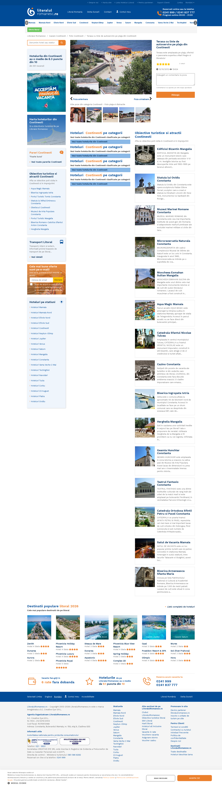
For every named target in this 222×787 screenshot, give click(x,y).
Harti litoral (147, 723)
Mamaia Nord (44, 23)
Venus (119, 23)
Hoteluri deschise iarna (182, 754)
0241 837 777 (186, 12)
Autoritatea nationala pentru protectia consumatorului (52, 735)
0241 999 (169, 12)
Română (58, 697)
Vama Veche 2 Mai (166, 23)
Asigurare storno (150, 737)
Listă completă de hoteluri (181, 606)
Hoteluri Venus (38, 344)
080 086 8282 (74, 755)
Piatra (116, 758)
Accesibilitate (88, 697)
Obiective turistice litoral (153, 718)
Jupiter (110, 23)
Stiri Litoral (147, 721)
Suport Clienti (163, 3)
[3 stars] (163, 64)
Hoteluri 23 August (40, 391)
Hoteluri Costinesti (40, 328)
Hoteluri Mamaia (38, 307)
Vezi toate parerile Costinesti (46, 162)
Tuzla (115, 749)
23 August (118, 755)
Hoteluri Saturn (38, 349)
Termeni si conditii (179, 727)
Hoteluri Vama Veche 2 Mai (43, 365)
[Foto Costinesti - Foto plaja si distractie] (77, 114)
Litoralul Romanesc (36, 36)
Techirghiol (181, 23)
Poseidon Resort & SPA (154, 651)
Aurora (30, 657)
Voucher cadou (149, 740)
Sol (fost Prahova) (180, 651)
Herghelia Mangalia (40, 229)
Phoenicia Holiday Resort (65, 645)
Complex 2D (119, 661)
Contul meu (125, 12)
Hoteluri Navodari (39, 375)
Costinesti (83, 23)
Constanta (150, 23)
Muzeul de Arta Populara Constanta (42, 212)
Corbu (116, 752)
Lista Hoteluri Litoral (125, 3)
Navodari (117, 747)
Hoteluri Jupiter (38, 338)
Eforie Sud (71, 23)
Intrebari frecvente (179, 732)
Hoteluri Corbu (38, 386)
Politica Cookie (109, 777)
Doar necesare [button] (160, 778)
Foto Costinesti (76, 36)
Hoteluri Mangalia (39, 354)
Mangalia (138, 23)
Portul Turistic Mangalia (42, 218)
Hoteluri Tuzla (37, 380)
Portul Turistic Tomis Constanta (46, 196)
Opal (144, 643)
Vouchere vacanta (150, 735)
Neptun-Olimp (97, 23)
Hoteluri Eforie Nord (40, 318)
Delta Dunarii (93, 12)
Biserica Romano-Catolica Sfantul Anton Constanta (47, 223)
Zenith (30, 643)
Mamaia (32, 23)
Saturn (128, 23)
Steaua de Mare (93, 643)
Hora (173, 657)
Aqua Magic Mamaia (40, 188)
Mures (174, 643)
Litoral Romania (75, 12)
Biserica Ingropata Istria (42, 193)
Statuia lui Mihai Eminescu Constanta (43, 202)
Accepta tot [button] (194, 778)
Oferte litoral (34, 30)
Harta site (107, 3)
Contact (107, 12)
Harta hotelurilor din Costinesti (43, 121)
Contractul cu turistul (181, 730)
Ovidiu (116, 761)
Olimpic (146, 657)
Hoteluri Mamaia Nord (41, 312)
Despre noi (93, 3)
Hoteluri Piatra (38, 396)
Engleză (48, 697)
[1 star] (157, 64)
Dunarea (31, 651)
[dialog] (111, 778)
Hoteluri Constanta (40, 360)
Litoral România (168, 697)
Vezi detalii (37, 257)
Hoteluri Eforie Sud (40, 323)
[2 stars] (160, 64)
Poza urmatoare (142, 99)
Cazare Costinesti (57, 36)
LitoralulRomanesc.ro (37, 707)
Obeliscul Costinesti (40, 207)
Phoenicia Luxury (65, 654)
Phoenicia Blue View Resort (124, 645)
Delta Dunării (186, 697)
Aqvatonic (90, 657)
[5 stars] (168, 64)
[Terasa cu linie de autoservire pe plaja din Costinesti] (111, 67)
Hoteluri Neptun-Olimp (42, 333)
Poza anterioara (80, 99)
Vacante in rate (149, 732)
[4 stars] (165, 64)
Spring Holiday (121, 654)
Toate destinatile (179, 752)
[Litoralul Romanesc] (42, 12)
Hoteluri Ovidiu (38, 401)
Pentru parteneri (145, 3)
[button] (74, 783)
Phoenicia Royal (64, 661)
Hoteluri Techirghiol (40, 370)
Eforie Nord (59, 23)
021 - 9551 (40, 746)
